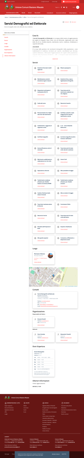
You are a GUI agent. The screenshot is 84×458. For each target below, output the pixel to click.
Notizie (25, 405)
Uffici (24, 17)
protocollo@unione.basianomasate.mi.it (49, 306)
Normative (63, 412)
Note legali (7, 454)
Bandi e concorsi (64, 414)
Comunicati (25, 408)
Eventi (24, 410)
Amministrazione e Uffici (12, 13)
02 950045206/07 (46, 301)
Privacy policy (56, 454)
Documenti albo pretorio (66, 405)
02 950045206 (68, 337)
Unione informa (45, 431)
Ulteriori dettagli (40, 72)
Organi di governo (8, 405)
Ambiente (44, 426)
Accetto (64, 454)
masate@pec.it (58, 447)
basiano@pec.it (33, 447)
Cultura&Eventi (50, 13)
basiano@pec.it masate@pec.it (46, 304)
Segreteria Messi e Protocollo (48, 405)
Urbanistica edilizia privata (48, 418)
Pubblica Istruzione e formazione (49, 412)
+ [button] (30, 268)
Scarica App (54, 1)
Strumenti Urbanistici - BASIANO (49, 420)
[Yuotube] (63, 7)
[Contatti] (66, 7)
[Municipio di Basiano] (53, 275)
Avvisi (24, 412)
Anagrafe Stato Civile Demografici (49, 408)
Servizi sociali (45, 410)
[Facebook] (61, 7)
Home (6, 17)
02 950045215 (45, 321)
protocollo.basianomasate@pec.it (12, 447)
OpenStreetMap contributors (72, 286)
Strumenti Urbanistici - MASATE (49, 422)
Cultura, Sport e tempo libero (48, 416)
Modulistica (63, 408)
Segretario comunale (9, 410)
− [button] (30, 270)
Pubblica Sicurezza (46, 428)
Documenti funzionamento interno (68, 410)
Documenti (37, 13)
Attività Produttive (46, 424)
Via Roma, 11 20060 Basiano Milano (40, 258)
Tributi (43, 414)
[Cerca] (77, 7)
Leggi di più (55, 59)
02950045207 (45, 337)
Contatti (7, 437)
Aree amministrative (9, 408)
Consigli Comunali (45, 1)
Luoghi (6, 414)
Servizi (30, 13)
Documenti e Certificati (61, 13)
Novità (23, 13)
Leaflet (66, 286)
